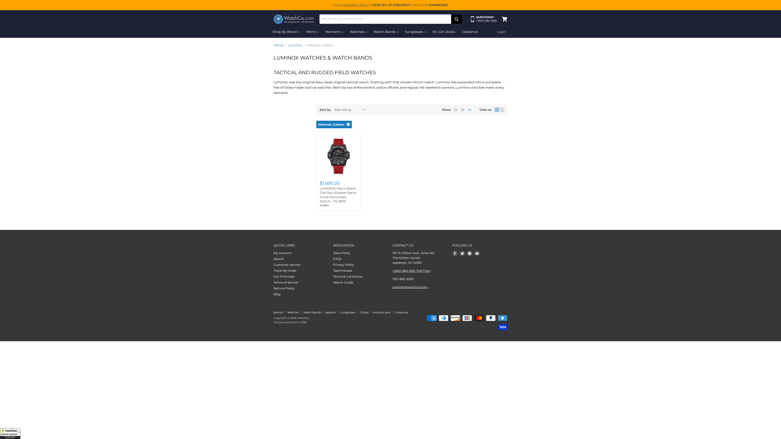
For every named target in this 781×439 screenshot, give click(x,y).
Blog (277, 294)
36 (462, 110)
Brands (278, 312)
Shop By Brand (285, 32)
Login (501, 32)
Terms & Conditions (347, 276)
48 (469, 110)
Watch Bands (385, 32)
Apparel (330, 312)
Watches (357, 32)
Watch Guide (343, 282)
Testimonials (342, 271)
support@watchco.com (410, 287)
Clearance (470, 32)
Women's (333, 32)
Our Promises (284, 276)
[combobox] (385, 19)
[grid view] (497, 110)
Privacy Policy (343, 265)
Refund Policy (284, 288)
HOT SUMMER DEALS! (352, 5)
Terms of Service (286, 282)
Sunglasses (414, 32)
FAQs (337, 259)
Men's (311, 32)
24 (456, 110)
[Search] (456, 19)
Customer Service (287, 265)
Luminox (295, 45)
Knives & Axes (382, 312)
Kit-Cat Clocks (444, 32)
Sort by (325, 109)
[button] (10, 433)
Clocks (364, 312)
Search (279, 259)
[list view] (502, 110)
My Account (282, 253)
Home (279, 45)
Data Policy (341, 253)
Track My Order (285, 271)
